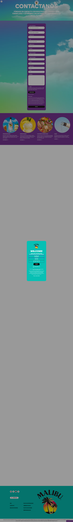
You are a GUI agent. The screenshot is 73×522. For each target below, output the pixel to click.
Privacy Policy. (32, 271)
